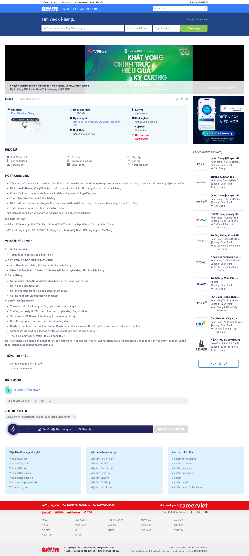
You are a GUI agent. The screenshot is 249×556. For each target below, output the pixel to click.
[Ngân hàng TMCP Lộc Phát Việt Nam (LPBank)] (201, 163)
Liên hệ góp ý (178, 551)
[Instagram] (198, 512)
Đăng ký (189, 18)
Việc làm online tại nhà (184, 458)
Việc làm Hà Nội (99, 463)
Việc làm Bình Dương (102, 468)
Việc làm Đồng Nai (100, 472)
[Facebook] (191, 512)
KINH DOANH (81, 520)
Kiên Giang (17, 113)
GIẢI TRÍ (111, 530)
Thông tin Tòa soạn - (178, 547)
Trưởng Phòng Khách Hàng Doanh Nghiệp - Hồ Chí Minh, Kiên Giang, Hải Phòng (226, 235)
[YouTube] (206, 512)
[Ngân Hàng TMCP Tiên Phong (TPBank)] (201, 262)
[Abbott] (201, 284)
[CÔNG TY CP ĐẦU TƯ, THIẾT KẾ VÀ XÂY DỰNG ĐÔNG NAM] (201, 345)
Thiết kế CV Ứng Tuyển (27, 389)
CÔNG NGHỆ (80, 525)
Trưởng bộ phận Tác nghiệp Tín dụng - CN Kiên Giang (226, 176)
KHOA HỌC (146, 525)
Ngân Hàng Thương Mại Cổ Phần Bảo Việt (224, 180)
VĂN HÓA (112, 525)
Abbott (214, 281)
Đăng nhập (202, 18)
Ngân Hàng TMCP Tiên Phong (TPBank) (226, 260)
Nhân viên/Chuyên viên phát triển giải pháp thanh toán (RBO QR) (226, 256)
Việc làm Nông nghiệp (21, 477)
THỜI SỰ (45, 525)
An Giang (29, 113)
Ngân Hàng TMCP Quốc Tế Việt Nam (226, 322)
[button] (177, 99)
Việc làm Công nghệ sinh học (24, 482)
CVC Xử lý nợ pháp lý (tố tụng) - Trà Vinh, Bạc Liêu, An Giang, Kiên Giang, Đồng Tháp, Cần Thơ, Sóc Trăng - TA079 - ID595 (226, 214)
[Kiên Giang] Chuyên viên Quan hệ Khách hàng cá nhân (226, 158)
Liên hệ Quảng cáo (140, 551)
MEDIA (45, 520)
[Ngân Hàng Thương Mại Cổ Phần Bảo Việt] (201, 182)
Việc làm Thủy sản (19, 487)
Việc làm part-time (182, 463)
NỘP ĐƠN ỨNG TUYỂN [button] (221, 87)
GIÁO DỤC (178, 520)
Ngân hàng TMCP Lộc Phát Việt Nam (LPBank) (224, 162)
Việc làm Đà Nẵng (100, 482)
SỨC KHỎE (146, 530)
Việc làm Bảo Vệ (18, 468)
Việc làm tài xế (180, 482)
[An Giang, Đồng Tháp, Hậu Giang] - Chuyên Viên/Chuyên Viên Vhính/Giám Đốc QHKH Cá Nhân (226, 296)
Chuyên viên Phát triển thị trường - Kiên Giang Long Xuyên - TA (41, 416)
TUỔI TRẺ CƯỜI (96, 2)
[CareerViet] (193, 505)
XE (76, 530)
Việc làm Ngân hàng (20, 472)
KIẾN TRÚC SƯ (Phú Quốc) (226, 339)
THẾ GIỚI (46, 530)
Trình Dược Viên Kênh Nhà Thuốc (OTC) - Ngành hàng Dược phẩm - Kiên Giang (226, 278)
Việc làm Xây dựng (19, 463)
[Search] (205, 8)
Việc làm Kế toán (18, 458)
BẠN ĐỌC (178, 525)
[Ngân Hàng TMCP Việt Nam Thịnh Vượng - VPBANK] (201, 219)
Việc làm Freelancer (183, 472)
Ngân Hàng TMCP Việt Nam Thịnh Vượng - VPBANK (40, 89)
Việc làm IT (178, 477)
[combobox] (83, 28)
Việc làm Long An (100, 477)
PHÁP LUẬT (47, 535)
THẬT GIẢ (178, 530)
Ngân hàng (104, 121)
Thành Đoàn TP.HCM (198, 547)
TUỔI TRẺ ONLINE (49, 2)
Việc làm (78, 8)
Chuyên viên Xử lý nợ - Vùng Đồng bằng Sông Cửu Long (224, 318)
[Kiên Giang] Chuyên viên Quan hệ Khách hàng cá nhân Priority (226, 195)
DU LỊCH (78, 535)
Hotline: (196, 551)
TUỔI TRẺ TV (65, 2)
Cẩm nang (92, 8)
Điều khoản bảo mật (160, 551)
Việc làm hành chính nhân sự (187, 487)
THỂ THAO (146, 520)
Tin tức (65, 8)
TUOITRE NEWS (80, 2)
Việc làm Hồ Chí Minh (102, 458)
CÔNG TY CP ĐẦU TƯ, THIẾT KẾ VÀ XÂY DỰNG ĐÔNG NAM (225, 343)
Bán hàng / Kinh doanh (85, 121)
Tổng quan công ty (30, 98)
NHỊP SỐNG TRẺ (115, 520)
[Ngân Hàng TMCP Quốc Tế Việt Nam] (201, 324)
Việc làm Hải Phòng (101, 487)
